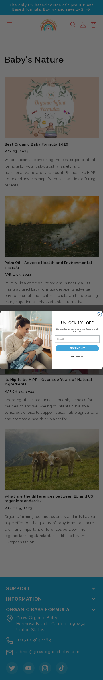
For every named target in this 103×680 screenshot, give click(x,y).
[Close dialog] (99, 314)
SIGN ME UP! (77, 348)
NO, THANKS (77, 356)
